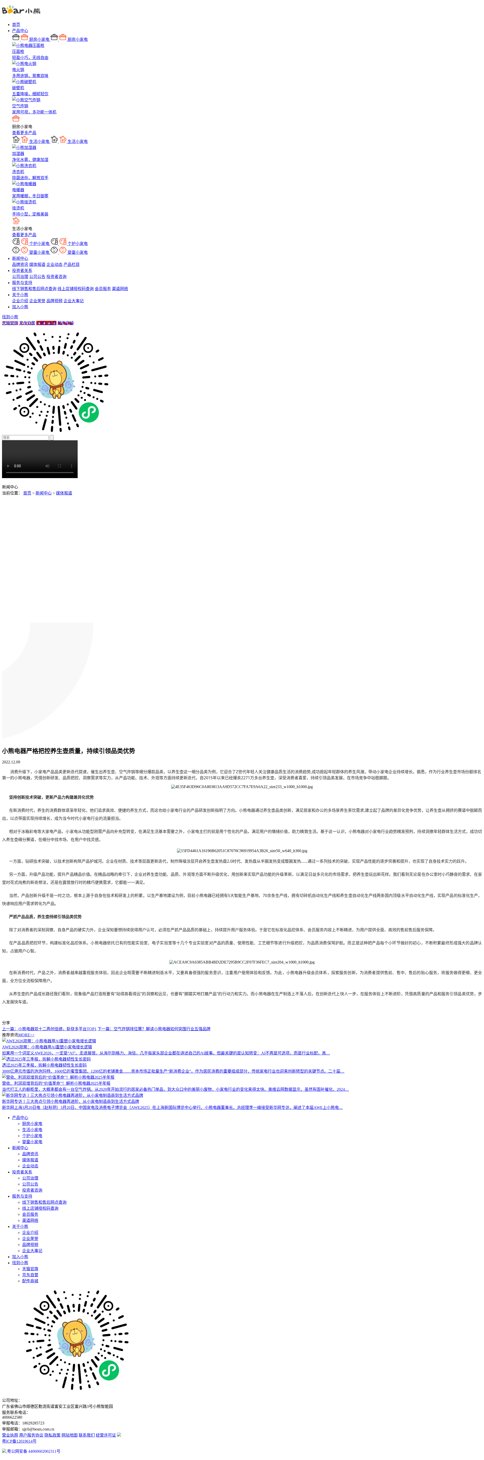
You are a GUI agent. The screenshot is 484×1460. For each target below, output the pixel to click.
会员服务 (103, 289)
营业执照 (10, 1435)
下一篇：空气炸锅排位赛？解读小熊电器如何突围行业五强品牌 (154, 1029)
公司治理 (20, 276)
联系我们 (87, 1435)
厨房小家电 (32, 1124)
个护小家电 (32, 1136)
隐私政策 (52, 1435)
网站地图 (70, 1435)
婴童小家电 (32, 1142)
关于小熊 (20, 295)
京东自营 (27, 323)
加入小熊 (20, 307)
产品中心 (20, 30)
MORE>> (26, 1035)
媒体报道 (37, 264)
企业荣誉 (37, 301)
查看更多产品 (24, 133)
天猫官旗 (10, 323)
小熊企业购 (46, 323)
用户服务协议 (31, 1435)
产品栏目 (72, 264)
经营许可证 (106, 1435)
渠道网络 (120, 289)
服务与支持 (22, 283)
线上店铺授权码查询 (75, 289)
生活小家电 (32, 1130)
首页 (16, 24)
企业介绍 (20, 301)
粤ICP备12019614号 (19, 1441)
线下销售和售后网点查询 (34, 289)
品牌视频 (54, 301)
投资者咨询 (56, 276)
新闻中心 (20, 258)
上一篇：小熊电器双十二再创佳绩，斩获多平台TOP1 (49, 1029)
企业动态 (54, 264)
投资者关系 (22, 270)
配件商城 (65, 323)
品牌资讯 (20, 264)
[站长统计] (119, 1435)
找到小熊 (10, 317)
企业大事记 (74, 301)
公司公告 (37, 276)
